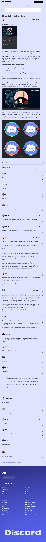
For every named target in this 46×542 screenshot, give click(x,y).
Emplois (27, 491)
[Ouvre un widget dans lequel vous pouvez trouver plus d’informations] (41, 539)
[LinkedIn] (6, 162)
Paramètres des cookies (30, 506)
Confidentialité (28, 504)
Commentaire (16, 1)
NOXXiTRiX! (7, 334)
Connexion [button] (38, 1)
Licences (27, 512)
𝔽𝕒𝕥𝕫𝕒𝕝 (6, 440)
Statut (3, 493)
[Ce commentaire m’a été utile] (43, 174)
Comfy (6, 184)
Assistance (4, 502)
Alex (6, 452)
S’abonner (37, 16)
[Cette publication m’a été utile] (43, 19)
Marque (27, 493)
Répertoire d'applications (7, 495)
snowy (6, 205)
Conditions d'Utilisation (30, 502)
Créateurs (4, 510)
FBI (6, 429)
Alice (6, 316)
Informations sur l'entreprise (31, 514)
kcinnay (7, 367)
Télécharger (5, 489)
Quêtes (4, 516)
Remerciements (28, 510)
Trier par (40, 168)
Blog (3, 506)
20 (43, 162)
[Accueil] (6, 2)
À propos (27, 489)
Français (6, 477)
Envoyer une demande (26, 1)
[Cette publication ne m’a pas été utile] (43, 23)
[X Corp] (4, 162)
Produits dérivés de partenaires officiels (11, 518)
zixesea (6, 346)
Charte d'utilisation (29, 508)
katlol (6, 419)
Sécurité (4, 504)
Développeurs (5, 514)
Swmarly (7, 173)
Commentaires (5, 508)
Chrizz (6, 357)
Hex (6, 18)
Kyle (6, 194)
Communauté (5, 512)
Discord (17, 5)
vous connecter (9, 462)
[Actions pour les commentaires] (43, 179)
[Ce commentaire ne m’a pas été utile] (43, 177)
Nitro (29, 5)
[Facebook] (2, 162)
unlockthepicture (9, 398)
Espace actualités (29, 495)
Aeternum (7, 215)
